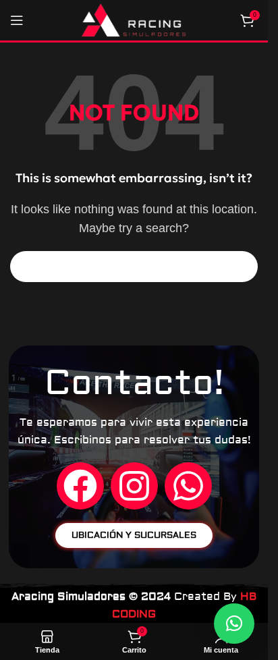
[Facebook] (80, 486)
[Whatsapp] (188, 486)
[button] (234, 623)
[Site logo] (134, 19)
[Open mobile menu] (16, 20)
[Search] (242, 266)
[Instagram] (134, 486)
